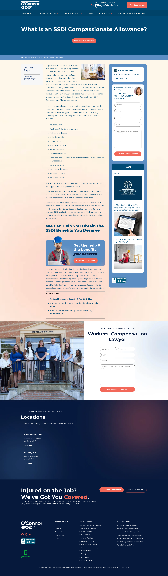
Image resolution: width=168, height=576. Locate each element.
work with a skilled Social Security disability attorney (69, 209)
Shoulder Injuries (87, 560)
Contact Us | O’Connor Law (132, 13)
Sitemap (116, 567)
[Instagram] (26, 535)
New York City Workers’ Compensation (130, 542)
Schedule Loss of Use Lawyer (90, 548)
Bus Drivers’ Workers (88, 541)
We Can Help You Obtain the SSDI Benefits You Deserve (31, 78)
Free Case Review (137, 5)
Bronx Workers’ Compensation (127, 525)
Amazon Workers (87, 538)
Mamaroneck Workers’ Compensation (129, 535)
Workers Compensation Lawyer (90, 525)
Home (22, 57)
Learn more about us (135, 490)
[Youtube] (30, 535)
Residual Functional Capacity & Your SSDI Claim (71, 299)
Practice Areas (48, 13)
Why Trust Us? (120, 78)
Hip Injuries (85, 554)
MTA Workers (85, 535)
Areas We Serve (73, 13)
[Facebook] (22, 535)
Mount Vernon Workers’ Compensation (130, 538)
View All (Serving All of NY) (125, 545)
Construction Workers (88, 528)
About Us (27, 13)
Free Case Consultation (84, 41)
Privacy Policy (124, 567)
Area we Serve (60, 532)
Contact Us (59, 538)
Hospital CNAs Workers (89, 544)
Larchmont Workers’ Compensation (129, 532)
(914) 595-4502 (106, 5)
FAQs (90, 13)
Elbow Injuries (86, 551)
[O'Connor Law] (30, 5)
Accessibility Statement (104, 567)
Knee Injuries (85, 557)
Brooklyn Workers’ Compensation (128, 528)
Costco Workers (86, 531)
